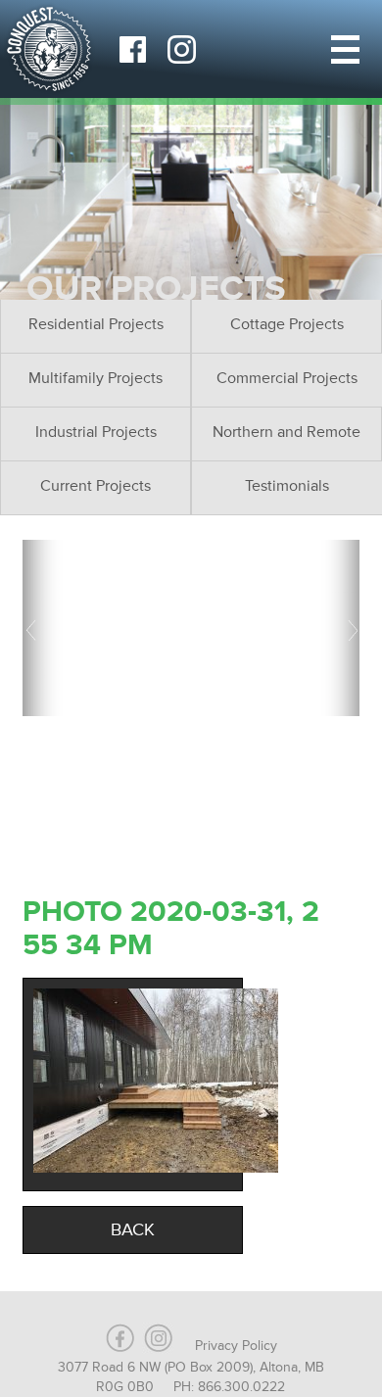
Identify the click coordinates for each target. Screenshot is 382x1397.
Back (133, 1229)
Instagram (181, 49)
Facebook (132, 49)
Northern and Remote (286, 432)
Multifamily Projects (95, 378)
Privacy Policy (236, 1345)
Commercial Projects (287, 378)
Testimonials (287, 486)
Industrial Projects (96, 432)
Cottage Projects (287, 324)
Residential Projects (96, 324)
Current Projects (95, 486)
